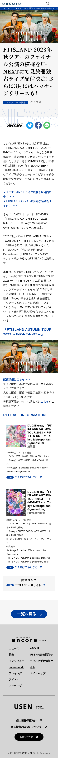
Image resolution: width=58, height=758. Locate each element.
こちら (45, 401)
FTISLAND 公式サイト (28, 585)
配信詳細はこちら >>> (16, 379)
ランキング (15, 673)
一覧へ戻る (26, 614)
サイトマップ (37, 673)
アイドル (14, 679)
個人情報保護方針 (26, 720)
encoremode (16, 667)
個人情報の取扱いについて (26, 726)
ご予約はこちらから (26, 477)
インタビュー (16, 660)
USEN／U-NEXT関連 (24, 8)
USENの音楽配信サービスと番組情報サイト (41, 661)
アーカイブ (15, 685)
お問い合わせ (26, 737)
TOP (3, 8)
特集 (11, 654)
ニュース (14, 648)
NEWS (10, 8)
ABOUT (34, 648)
